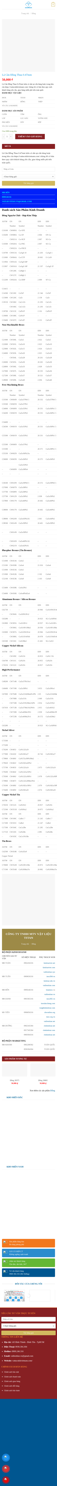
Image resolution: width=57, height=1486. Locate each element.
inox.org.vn (50, 1017)
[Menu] (3, 4)
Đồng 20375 (14, 1080)
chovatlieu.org (49, 1012)
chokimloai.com (49, 1030)
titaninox (49, 990)
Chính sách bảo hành (12, 1391)
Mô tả (8, 146)
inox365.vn (51, 999)
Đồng (34, 13)
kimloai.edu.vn (49, 981)
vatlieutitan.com (49, 985)
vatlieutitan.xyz (49, 972)
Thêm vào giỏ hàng (30, 136)
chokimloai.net (49, 1026)
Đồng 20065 (43, 1080)
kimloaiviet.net (49, 963)
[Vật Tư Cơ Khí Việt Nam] (28, 4)
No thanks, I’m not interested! (28, 1485)
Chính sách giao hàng (12, 1381)
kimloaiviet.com (49, 967)
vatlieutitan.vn (49, 994)
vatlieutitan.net (49, 1021)
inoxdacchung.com (48, 1003)
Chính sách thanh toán (12, 1377)
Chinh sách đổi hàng (11, 1386)
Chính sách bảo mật (11, 1372)
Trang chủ (25, 13)
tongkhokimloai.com (47, 1008)
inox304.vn (51, 976)
